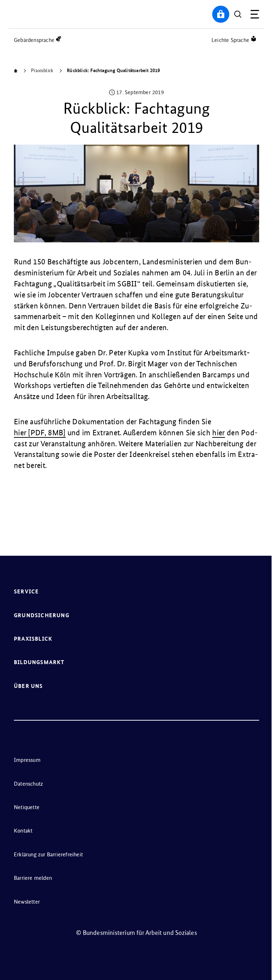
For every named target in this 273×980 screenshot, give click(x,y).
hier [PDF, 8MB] (40, 432)
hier (218, 432)
